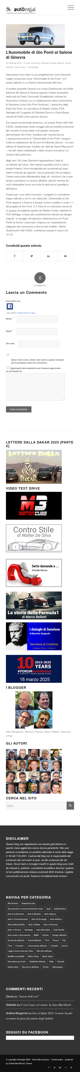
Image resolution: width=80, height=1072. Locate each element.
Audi (48, 908)
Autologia (45, 63)
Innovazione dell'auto (37, 945)
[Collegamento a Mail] (71, 1067)
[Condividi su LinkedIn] (48, 256)
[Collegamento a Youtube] (60, 1067)
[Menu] (69, 7)
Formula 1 (20, 945)
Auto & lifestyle (34, 913)
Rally (51, 961)
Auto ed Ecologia (39, 918)
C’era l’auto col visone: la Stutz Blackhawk (46, 1005)
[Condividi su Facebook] (14, 256)
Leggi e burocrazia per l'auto (20, 950)
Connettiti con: (13, 301)
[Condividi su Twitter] (31, 256)
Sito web (10, 343)
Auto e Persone (33, 63)
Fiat (63, 940)
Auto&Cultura (60, 908)
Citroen (45, 934)
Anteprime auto (28, 903)
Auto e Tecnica (14, 929)
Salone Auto (19, 67)
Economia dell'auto (16, 940)
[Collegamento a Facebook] (49, 1067)
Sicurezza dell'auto (30, 966)
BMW (36, 934)
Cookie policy (57, 1059)
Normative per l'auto (17, 961)
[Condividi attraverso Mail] (65, 256)
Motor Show (33, 956)
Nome (9, 318)
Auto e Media (34, 924)
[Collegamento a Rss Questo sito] (65, 1067)
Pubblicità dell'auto (37, 961)
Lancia (64, 945)
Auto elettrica (56, 918)
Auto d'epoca (50, 913)
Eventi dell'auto (34, 940)
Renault (60, 961)
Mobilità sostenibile (16, 956)
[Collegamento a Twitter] (54, 1067)
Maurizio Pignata (34, 731)
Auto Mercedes (43, 929)
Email (9, 331)
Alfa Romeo (13, 903)
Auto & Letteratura (16, 913)
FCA (47, 940)
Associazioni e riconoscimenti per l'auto (25, 908)
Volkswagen (57, 966)
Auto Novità (59, 929)
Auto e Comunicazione (18, 918)
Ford (10, 945)
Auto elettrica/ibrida (16, 924)
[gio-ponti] (35, 36)
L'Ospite (54, 945)
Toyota (45, 966)
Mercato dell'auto (44, 950)
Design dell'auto (57, 63)
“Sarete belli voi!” (28, 996)
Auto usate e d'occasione (19, 934)
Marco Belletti (51, 731)
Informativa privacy (40, 1059)
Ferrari (55, 940)
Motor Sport (47, 956)
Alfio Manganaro (14, 731)
